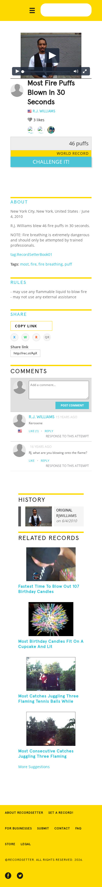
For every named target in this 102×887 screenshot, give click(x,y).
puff (68, 264)
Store (10, 844)
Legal (26, 844)
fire (34, 264)
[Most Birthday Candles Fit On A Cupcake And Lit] (51, 618)
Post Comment (72, 405)
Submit (43, 828)
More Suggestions (34, 766)
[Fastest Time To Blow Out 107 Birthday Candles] (51, 564)
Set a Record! (60, 812)
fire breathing (50, 264)
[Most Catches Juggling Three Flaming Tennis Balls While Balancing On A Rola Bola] (51, 673)
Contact (62, 828)
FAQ (78, 828)
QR (47, 337)
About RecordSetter (24, 812)
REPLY (49, 431)
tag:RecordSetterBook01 (31, 254)
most (24, 264)
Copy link (26, 325)
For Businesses (18, 828)
